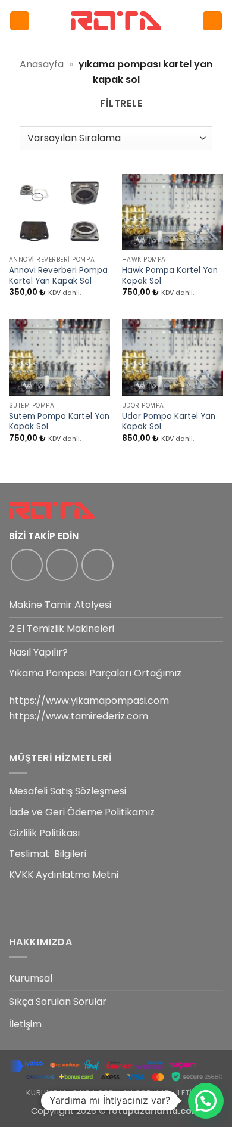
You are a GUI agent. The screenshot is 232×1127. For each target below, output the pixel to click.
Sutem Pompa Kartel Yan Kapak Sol (59, 421)
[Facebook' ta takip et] (27, 565)
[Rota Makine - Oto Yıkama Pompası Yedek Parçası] (116, 20)
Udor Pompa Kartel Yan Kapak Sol (168, 421)
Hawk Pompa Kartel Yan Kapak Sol (170, 275)
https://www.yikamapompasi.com (89, 700)
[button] (19, 21)
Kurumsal (30, 978)
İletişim (25, 1024)
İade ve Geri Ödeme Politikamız (82, 812)
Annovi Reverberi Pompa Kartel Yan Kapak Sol (58, 275)
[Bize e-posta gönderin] (97, 565)
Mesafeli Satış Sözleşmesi (67, 791)
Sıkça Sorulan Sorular (57, 1001)
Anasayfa (42, 64)
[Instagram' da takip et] (62, 565)
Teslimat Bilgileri (47, 854)
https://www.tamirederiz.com (78, 716)
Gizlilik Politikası (44, 833)
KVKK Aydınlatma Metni (63, 874)
